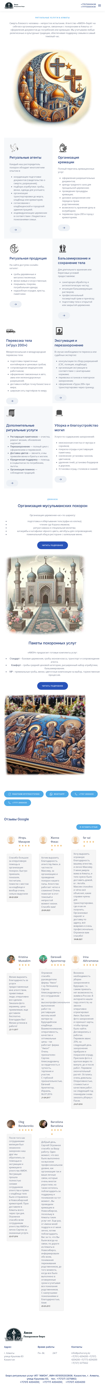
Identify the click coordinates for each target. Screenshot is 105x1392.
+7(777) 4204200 (89, 1359)
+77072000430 (88, 4)
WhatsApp (59, 794)
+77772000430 (88, 7)
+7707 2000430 (86, 794)
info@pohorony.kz (80, 1353)
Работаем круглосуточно (26, 794)
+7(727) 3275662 (79, 1362)
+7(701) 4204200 (79, 1356)
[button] (99, 5)
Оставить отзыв (89, 827)
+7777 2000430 (19, 803)
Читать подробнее (52, 545)
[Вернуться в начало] (14, 5)
